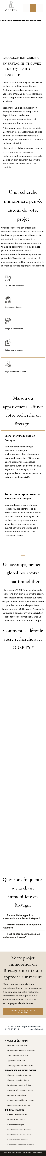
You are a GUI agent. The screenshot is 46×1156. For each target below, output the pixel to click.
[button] (33, 8)
